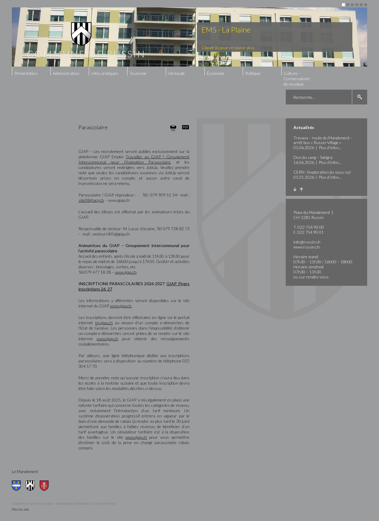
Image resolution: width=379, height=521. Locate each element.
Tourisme (138, 73)
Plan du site (20, 509)
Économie (215, 73)
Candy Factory (105, 503)
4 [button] (356, 4)
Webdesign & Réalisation (74, 503)
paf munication (42, 503)
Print (173, 128)
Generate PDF (186, 127)
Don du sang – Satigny (313, 157)
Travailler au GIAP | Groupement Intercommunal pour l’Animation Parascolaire (134, 159)
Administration (66, 73)
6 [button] (365, 4)
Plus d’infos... (330, 147)
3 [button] (352, 4)
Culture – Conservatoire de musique (297, 78)
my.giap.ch (104, 322)
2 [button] (347, 4)
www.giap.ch (125, 272)
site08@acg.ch (91, 200)
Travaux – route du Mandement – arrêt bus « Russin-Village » (323, 140)
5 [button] (361, 4)
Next (294, 189)
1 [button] (343, 4)
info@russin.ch (306, 241)
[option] (189, 37)
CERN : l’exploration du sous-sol (322, 172)
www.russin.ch (306, 246)
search (359, 97)
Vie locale (176, 73)
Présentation (26, 73)
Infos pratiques (104, 73)
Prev (301, 189)
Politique (253, 73)
